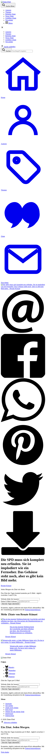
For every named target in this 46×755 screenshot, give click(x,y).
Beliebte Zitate (10, 14)
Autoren (8, 10)
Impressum (9, 714)
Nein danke (5, 752)
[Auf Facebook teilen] (23, 377)
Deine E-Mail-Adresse (9, 601)
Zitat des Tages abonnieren (10, 604)
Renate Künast (6, 586)
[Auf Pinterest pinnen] (23, 466)
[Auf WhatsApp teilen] (23, 421)
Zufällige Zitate (10, 18)
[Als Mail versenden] (23, 333)
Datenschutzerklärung (32, 610)
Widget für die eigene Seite (14, 712)
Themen (8, 12)
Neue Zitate (9, 16)
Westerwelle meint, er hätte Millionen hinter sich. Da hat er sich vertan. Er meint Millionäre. (23, 648)
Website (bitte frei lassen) (10, 599)
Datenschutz (9, 716)
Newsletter (9, 20)
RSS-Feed (9, 710)
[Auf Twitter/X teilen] (23, 510)
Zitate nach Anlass (11, 708)
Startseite (8, 704)
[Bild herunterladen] (23, 554)
